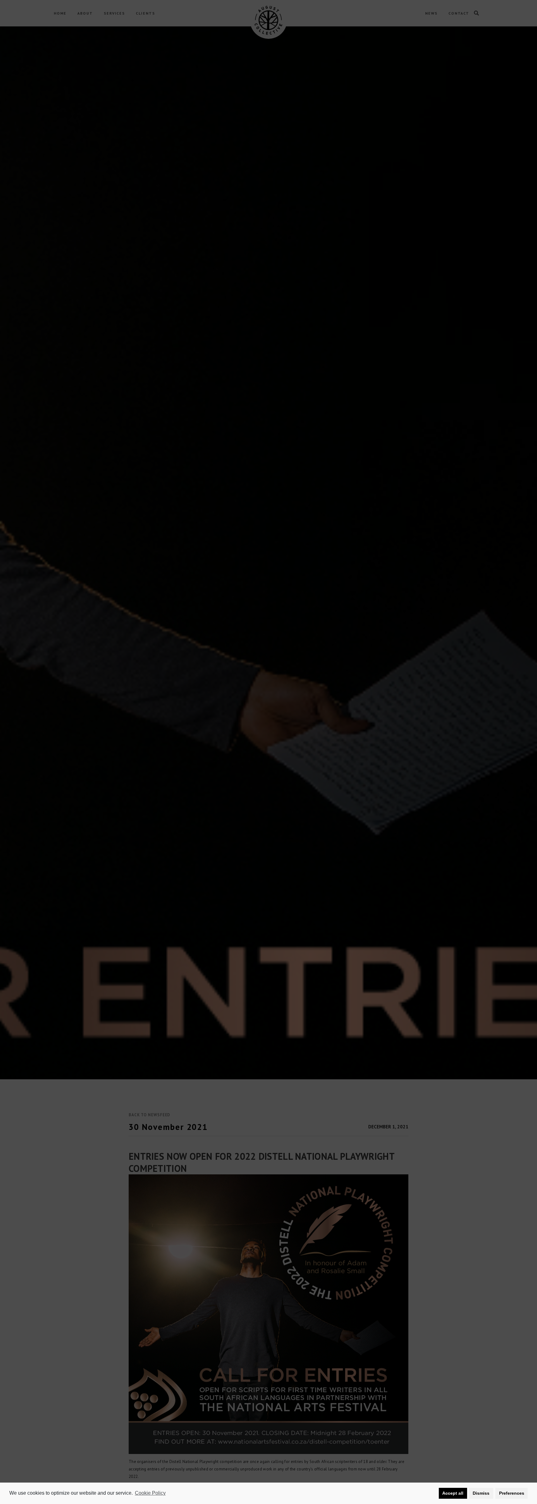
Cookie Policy (150, 1493)
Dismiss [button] (481, 1493)
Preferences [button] (511, 1493)
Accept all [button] (452, 1493)
